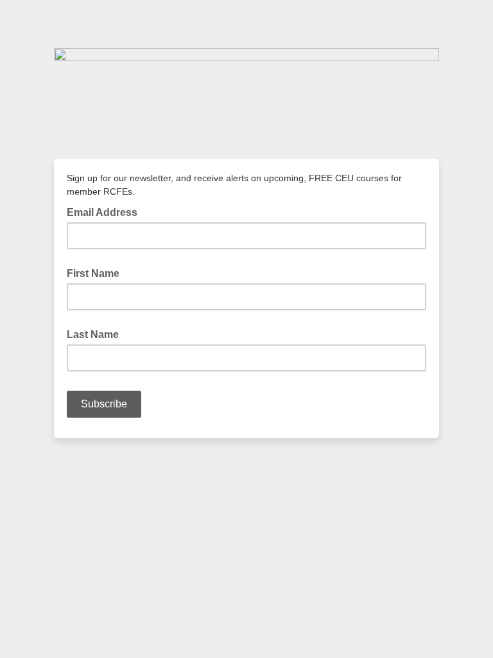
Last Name (93, 334)
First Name (93, 273)
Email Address (106, 211)
